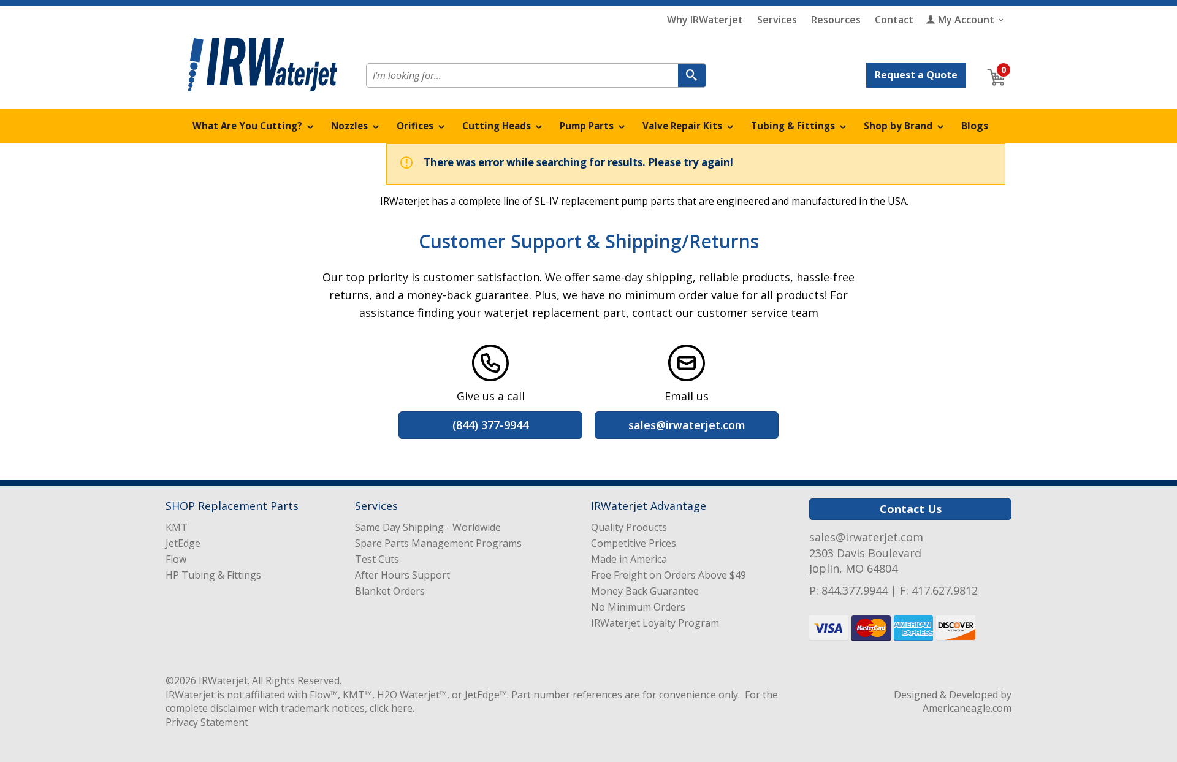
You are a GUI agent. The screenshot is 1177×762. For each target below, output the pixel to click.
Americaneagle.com (967, 708)
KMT (177, 527)
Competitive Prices (633, 543)
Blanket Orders (390, 590)
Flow (176, 559)
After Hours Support (402, 575)
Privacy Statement (207, 722)
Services (777, 19)
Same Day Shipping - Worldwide (428, 527)
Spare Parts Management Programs (438, 543)
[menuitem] (253, 126)
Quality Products (629, 527)
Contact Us (911, 508)
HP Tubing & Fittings (213, 575)
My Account (966, 19)
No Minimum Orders (638, 606)
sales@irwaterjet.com (866, 537)
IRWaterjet (223, 680)
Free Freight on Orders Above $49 (668, 575)
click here (391, 708)
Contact (894, 19)
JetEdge (183, 543)
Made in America (629, 559)
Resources (836, 19)
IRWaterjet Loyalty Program (655, 622)
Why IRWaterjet (705, 19)
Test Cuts (377, 559)
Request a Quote (916, 75)
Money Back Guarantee (645, 590)
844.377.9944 (854, 590)
